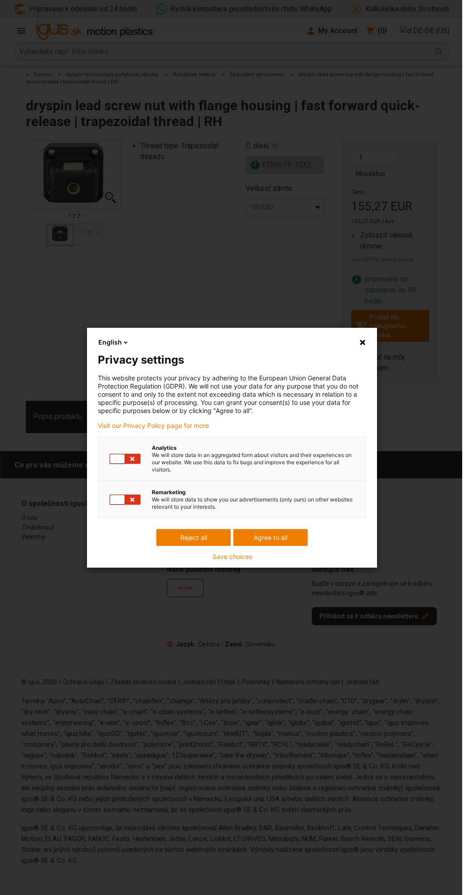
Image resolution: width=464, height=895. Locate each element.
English (110, 342)
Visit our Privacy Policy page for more (153, 425)
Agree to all (270, 537)
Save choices (232, 556)
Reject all (193, 537)
